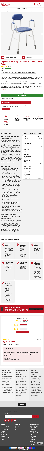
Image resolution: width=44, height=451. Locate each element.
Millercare (20, 449)
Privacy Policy (33, 439)
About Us (17, 427)
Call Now (36, 309)
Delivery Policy (33, 429)
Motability (3, 431)
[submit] (29, 5)
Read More (3, 89)
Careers (2, 439)
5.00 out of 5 (25, 320)
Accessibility (32, 442)
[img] (6, 339)
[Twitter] (8, 420)
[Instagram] (12, 420)
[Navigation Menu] (42, 4)
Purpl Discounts (33, 437)
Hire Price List (4, 434)
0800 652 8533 (24, 310)
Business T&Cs (33, 427)
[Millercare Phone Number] (37, 4)
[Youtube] (15, 420)
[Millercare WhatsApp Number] (34, 4)
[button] (39, 4)
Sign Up (36, 416)
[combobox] (21, 5)
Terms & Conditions (34, 426)
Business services (5, 427)
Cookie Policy (33, 441)
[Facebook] (5, 420)
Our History (17, 426)
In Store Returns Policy (6, 437)
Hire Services (4, 432)
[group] (22, 33)
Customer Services (5, 426)
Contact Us (22, 404)
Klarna (31, 434)
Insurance (3, 436)
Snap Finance (33, 436)
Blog (16, 429)
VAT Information (4, 429)
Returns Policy (33, 431)
